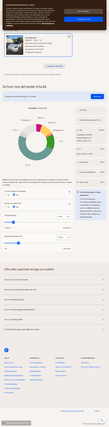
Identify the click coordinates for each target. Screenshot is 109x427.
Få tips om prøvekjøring (12, 388)
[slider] (37, 222)
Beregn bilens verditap (37, 367)
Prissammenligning (10, 384)
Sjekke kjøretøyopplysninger (13, 376)
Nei (17, 195)
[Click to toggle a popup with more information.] (45, 108)
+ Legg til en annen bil (54, 66)
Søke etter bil (8, 363)
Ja (8, 195)
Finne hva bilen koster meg (13, 367)
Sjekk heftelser (60, 371)
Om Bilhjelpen (60, 363)
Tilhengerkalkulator (36, 380)
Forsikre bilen (8, 393)
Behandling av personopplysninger (72, 411)
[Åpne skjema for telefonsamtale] (102, 420)
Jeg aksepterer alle (83, 19)
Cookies (97, 411)
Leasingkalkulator (36, 376)
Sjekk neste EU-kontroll (63, 367)
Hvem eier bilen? (61, 376)
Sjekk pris (97, 96)
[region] (54, 15)
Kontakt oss (85, 363)
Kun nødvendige (83, 11)
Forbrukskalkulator (36, 363)
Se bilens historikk (10, 371)
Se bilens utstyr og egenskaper (14, 380)
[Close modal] (69, 36)
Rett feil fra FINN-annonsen (90, 367)
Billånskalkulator (35, 371)
